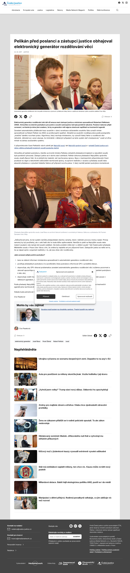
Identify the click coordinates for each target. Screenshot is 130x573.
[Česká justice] (106, 563)
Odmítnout (65, 296)
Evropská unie (28, 10)
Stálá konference (103, 10)
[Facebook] (71, 526)
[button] (92, 272)
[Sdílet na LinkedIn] (25, 116)
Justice (40, 10)
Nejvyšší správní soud (77, 146)
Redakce (10, 550)
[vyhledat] (117, 10)
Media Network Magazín (75, 10)
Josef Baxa (36, 341)
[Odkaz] (30, 116)
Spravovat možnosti (84, 296)
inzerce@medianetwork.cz (21, 539)
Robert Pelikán (58, 341)
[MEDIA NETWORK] (36, 563)
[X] (80, 526)
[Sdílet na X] (20, 116)
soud (67, 341)
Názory (60, 10)
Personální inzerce (14, 545)
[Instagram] (75, 526)
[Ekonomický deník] (86, 563)
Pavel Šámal (47, 341)
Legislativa (50, 10)
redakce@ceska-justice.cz (21, 529)
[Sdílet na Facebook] (15, 116)
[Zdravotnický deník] (67, 563)
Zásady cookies (53, 301)
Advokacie (16, 10)
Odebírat (76, 536)
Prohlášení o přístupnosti (103, 552)
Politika (91, 10)
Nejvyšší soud (59, 146)
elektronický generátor (22, 341)
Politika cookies (95, 550)
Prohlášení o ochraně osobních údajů (69, 301)
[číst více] (28, 314)
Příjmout (46, 296)
